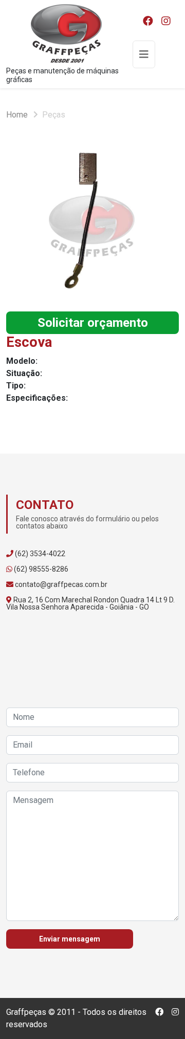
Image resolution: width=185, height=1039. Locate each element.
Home (17, 115)
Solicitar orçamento (93, 323)
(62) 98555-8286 (41, 569)
